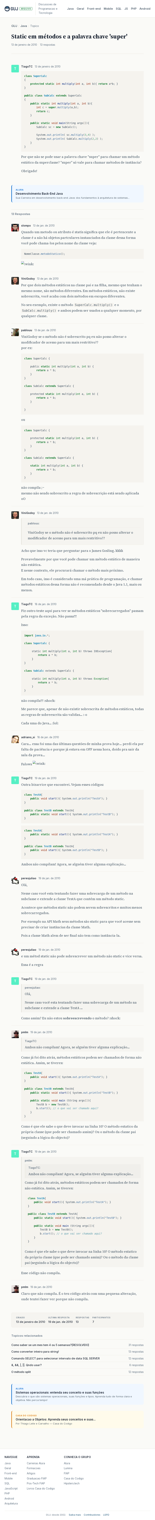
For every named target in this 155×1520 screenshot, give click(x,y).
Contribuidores (92, 1515)
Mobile (108, 8)
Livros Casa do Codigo (41, 1488)
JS (126, 8)
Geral (80, 8)
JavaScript (11, 1488)
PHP (133, 8)
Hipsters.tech (72, 1483)
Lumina (68, 1468)
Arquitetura (11, 1503)
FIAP (66, 1473)
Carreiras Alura (36, 1463)
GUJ (14, 26)
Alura (67, 1463)
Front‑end (94, 8)
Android (145, 8)
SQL (118, 8)
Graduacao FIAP (37, 1478)
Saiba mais (75, 1515)
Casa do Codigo (74, 1478)
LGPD (106, 1515)
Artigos (31, 1473)
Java (70, 8)
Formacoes (33, 1468)
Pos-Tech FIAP (36, 1483)
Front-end (11, 1473)
